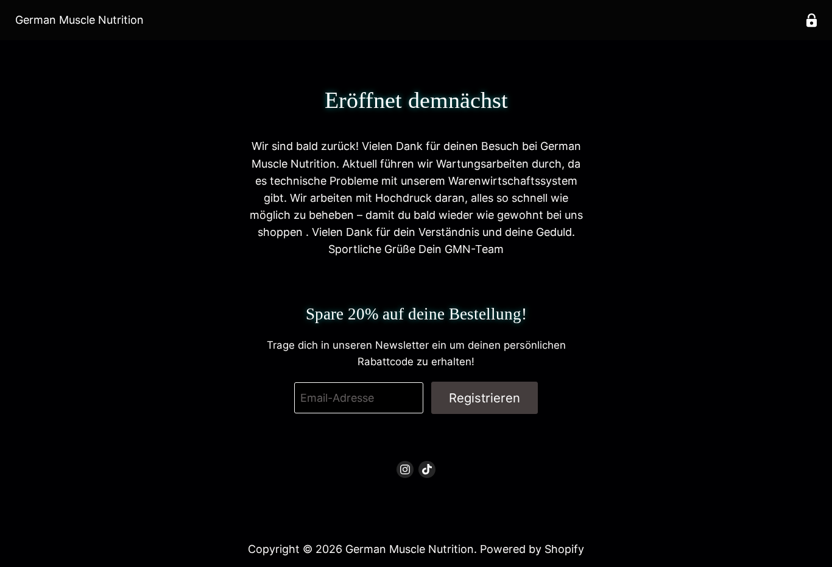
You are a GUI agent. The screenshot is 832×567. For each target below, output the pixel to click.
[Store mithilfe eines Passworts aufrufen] (811, 20)
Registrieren (484, 397)
